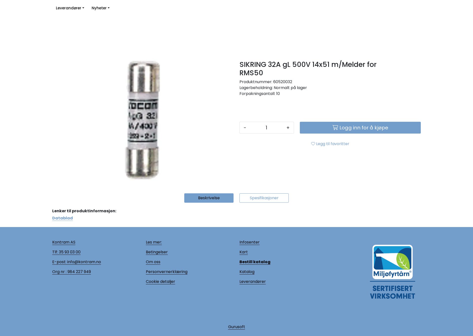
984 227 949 (79, 272)
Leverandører (68, 8)
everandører (253, 281)
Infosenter (249, 242)
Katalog (246, 272)
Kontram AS (63, 242)
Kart (243, 252)
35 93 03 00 (69, 252)
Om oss (153, 262)
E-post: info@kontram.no (76, 262)
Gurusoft (236, 327)
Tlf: (55, 252)
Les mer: (154, 242)
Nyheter (99, 8)
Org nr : (59, 272)
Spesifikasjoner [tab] (264, 198)
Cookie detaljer (160, 281)
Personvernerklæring (166, 272)
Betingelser (157, 252)
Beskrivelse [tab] (209, 198)
